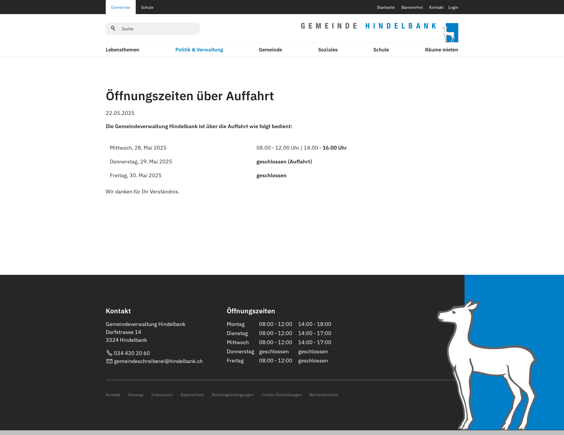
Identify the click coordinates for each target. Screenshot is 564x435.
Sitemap (135, 394)
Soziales (328, 49)
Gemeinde (120, 7)
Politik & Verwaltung (199, 49)
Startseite (386, 7)
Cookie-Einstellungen (281, 394)
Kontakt (436, 7)
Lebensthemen (122, 49)
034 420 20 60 (132, 353)
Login (453, 7)
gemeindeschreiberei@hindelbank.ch (158, 361)
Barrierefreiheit (324, 394)
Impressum (162, 394)
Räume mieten (441, 49)
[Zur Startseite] (379, 32)
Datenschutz (192, 394)
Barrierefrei (412, 7)
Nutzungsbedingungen (233, 394)
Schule (147, 7)
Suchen (113, 28)
